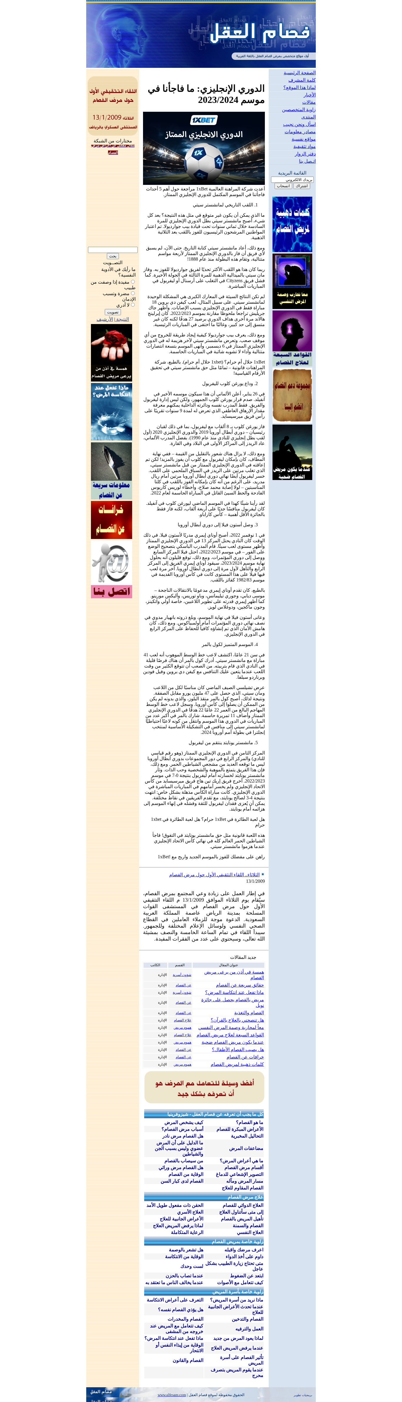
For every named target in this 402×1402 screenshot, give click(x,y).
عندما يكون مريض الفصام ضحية (233, 1042)
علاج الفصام (182, 1020)
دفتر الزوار (305, 153)
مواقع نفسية (304, 139)
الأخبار (310, 94)
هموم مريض (182, 1027)
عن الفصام (183, 985)
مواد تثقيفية (304, 146)
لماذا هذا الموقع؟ (299, 87)
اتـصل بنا (307, 161)
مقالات (309, 102)
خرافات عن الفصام (245, 1056)
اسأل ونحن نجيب (299, 124)
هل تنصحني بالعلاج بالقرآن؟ (237, 1020)
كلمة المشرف (302, 80)
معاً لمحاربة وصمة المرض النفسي (231, 1027)
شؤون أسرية (182, 975)
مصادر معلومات (300, 131)
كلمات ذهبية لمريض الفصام (237, 1064)
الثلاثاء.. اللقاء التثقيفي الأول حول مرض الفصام (214, 874)
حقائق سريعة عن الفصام (240, 984)
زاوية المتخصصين (299, 109)
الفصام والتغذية (249, 1012)
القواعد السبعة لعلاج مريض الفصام (230, 1034)
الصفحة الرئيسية (300, 72)
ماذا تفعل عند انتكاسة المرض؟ (234, 992)
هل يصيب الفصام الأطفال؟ (238, 1049)
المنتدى (308, 116)
